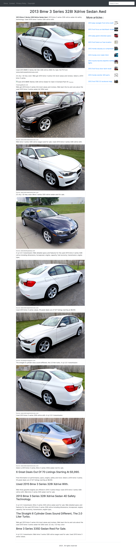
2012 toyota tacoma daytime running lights (101, 62)
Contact (12, 3)
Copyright (31, 3)
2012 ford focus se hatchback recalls (101, 29)
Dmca (6, 3)
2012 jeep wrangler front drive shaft (101, 23)
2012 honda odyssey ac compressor (101, 49)
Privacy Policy (21, 3)
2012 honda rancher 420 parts (99, 75)
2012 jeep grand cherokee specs (99, 36)
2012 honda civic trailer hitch (98, 55)
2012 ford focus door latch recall (99, 69)
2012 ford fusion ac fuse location (99, 42)
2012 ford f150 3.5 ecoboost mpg (100, 81)
